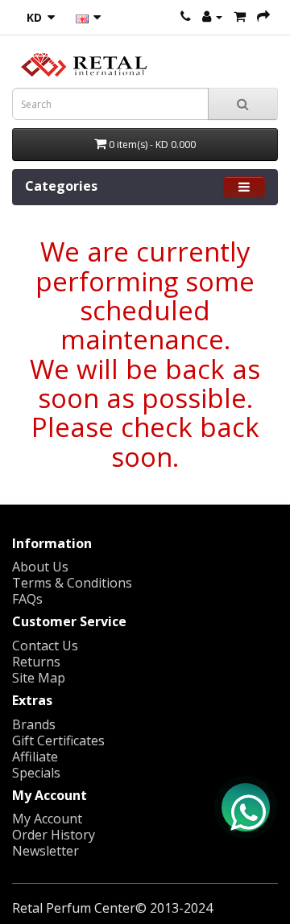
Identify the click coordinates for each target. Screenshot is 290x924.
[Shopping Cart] (240, 16)
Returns (36, 661)
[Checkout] (263, 16)
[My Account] (212, 16)
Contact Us (45, 645)
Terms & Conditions (72, 583)
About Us (40, 566)
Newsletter (45, 851)
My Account (47, 818)
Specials (36, 773)
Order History (53, 835)
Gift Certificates (58, 740)
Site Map (38, 678)
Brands (34, 724)
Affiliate (35, 756)
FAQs (27, 599)
